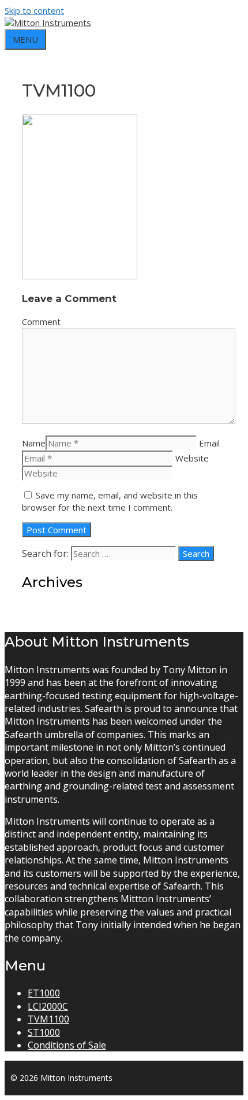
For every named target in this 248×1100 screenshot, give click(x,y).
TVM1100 (48, 1019)
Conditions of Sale (67, 1045)
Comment (41, 321)
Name (34, 443)
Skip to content (34, 10)
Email (209, 443)
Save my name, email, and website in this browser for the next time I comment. (110, 501)
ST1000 (44, 1032)
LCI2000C (48, 1006)
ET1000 (44, 993)
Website (192, 458)
